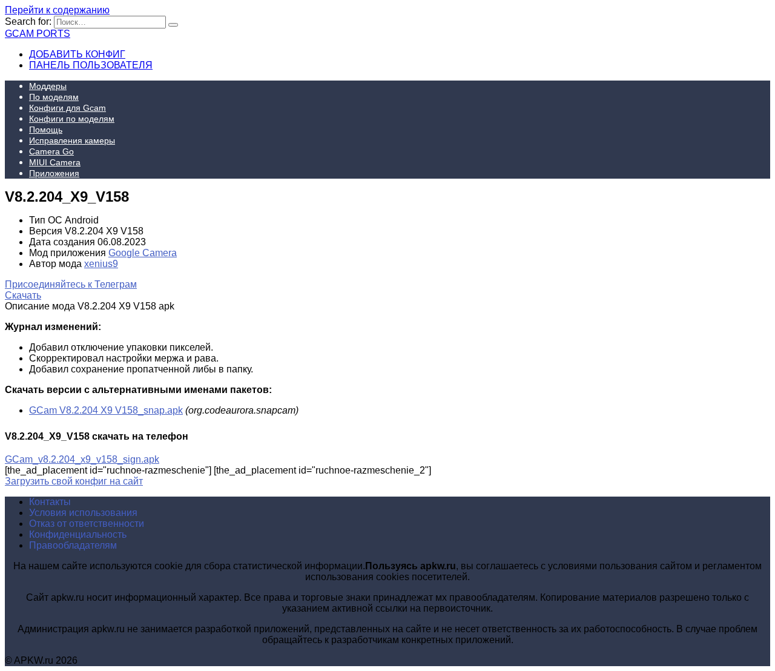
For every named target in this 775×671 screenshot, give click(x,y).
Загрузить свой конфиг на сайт (74, 481)
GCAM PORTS (37, 33)
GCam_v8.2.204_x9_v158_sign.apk (82, 459)
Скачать (23, 295)
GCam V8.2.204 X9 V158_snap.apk (106, 410)
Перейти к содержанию (57, 10)
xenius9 (101, 264)
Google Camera (142, 253)
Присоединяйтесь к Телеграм (71, 284)
